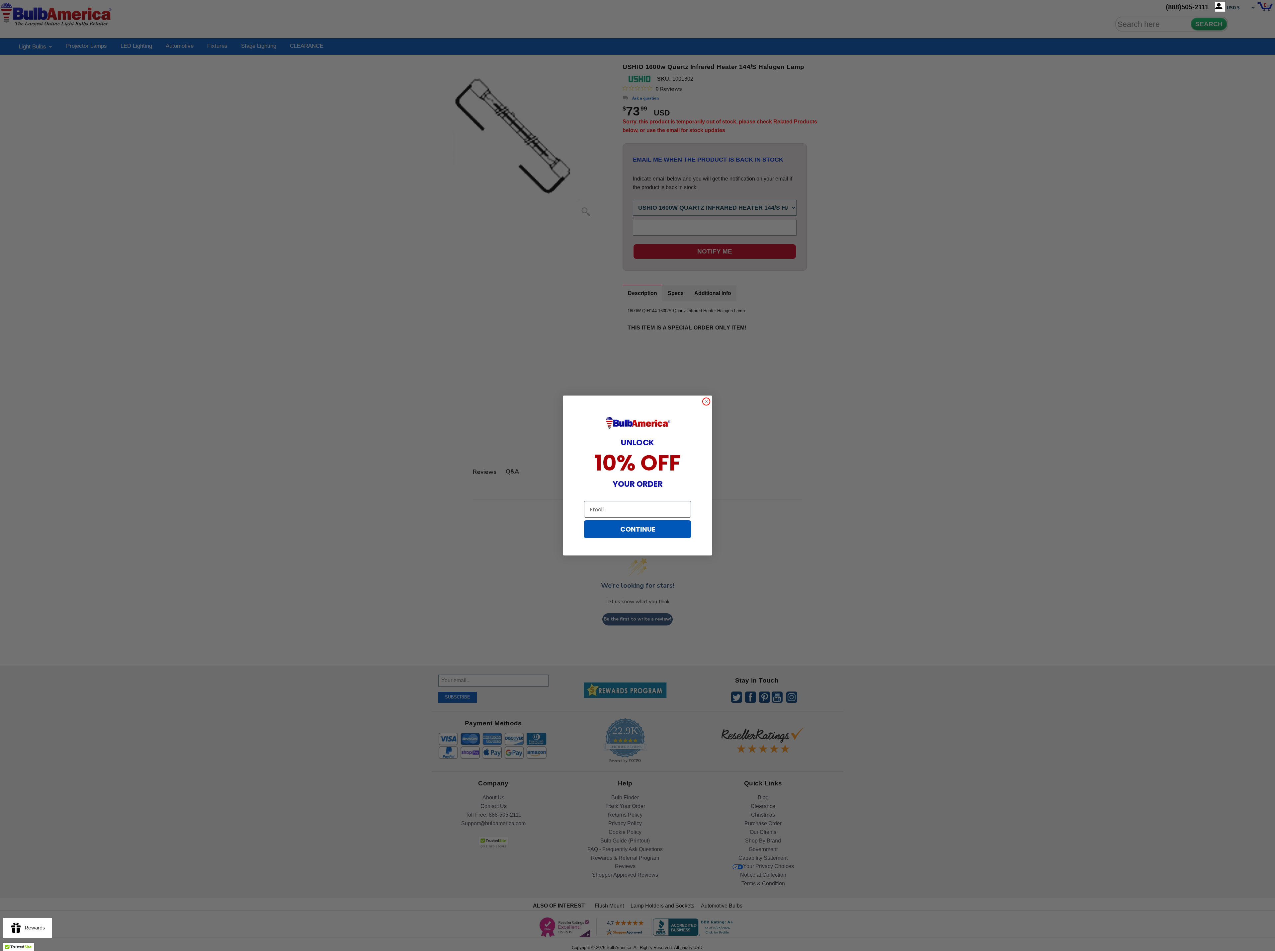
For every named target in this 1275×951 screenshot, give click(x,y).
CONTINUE (637, 529)
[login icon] (1220, 7)
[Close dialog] (706, 401)
